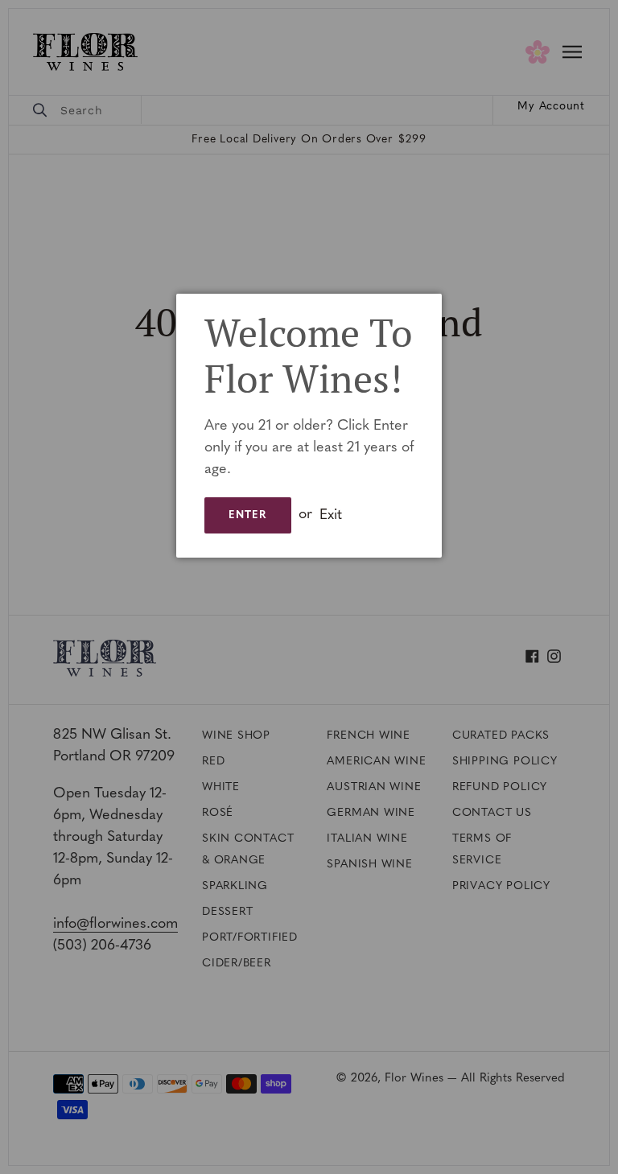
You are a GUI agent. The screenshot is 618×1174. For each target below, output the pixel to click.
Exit (330, 515)
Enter (248, 515)
